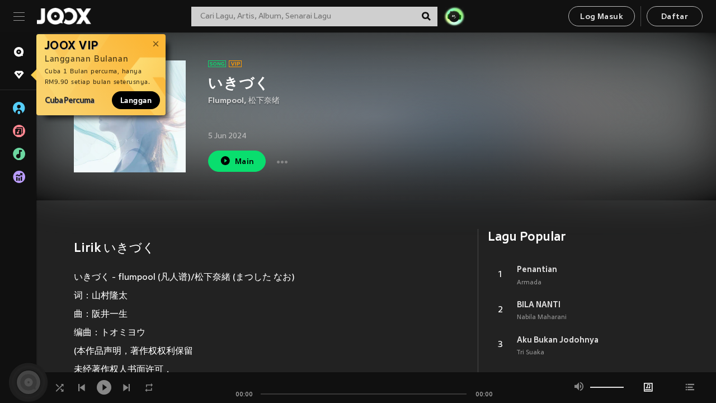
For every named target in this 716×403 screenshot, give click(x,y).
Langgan (136, 100)
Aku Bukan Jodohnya (558, 339)
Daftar (674, 17)
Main (245, 162)
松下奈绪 (264, 101)
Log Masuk (601, 17)
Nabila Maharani (542, 317)
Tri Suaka (530, 352)
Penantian (537, 269)
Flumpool (226, 101)
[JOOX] (64, 16)
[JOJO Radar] (454, 16)
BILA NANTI (538, 304)
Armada (529, 282)
